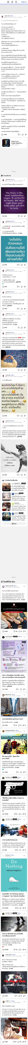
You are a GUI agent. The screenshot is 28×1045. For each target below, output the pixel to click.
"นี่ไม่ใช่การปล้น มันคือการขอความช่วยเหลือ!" (13, 799)
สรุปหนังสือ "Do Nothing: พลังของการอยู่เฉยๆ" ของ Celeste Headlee (13, 895)
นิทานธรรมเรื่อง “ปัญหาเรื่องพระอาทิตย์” (10, 757)
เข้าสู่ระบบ (24, 2)
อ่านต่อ (20, 233)
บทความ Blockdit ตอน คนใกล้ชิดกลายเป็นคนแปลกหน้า (12, 935)
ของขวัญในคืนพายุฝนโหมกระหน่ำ (12, 719)
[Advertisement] (14, 9)
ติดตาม (11, 16)
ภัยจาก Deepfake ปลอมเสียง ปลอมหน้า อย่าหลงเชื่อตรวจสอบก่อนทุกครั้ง (13, 676)
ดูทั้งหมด (14, 524)
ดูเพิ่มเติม (18, 282)
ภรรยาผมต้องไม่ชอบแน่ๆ (10, 840)
